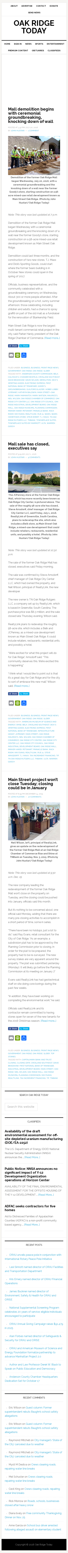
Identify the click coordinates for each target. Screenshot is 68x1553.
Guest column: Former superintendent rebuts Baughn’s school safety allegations (31, 1411)
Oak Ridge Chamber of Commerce (38, 398)
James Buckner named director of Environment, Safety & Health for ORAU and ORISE (30, 1295)
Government (14, 371)
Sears (47, 414)
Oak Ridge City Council (42, 402)
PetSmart (27, 411)
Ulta (43, 423)
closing (12, 1063)
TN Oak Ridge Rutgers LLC (21, 759)
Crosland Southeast (49, 377)
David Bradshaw (16, 380)
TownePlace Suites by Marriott (24, 423)
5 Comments (34, 457)
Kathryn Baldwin (27, 392)
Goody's (42, 386)
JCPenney (12, 392)
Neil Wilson (14, 398)
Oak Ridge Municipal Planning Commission (35, 408)
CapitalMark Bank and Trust (36, 1060)
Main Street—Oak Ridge (37, 734)
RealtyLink (31, 414)
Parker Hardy (15, 411)
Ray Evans (20, 414)
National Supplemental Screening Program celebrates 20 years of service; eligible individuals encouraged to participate (33, 1311)
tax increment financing (42, 755)
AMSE (19, 725)
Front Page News (50, 368)
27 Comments (34, 797)
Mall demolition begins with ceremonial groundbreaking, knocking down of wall (31, 115)
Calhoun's (13, 377)
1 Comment (33, 131)
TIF (57, 755)
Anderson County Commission (37, 374)
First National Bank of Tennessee (37, 1066)
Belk (55, 374)
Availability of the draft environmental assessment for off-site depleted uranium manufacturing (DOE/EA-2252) (34, 1137)
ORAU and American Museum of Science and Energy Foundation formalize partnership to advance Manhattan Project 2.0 (33, 1352)
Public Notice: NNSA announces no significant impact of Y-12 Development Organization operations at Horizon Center (31, 1174)
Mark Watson (39, 395)
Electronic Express (35, 383)
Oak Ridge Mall (48, 746)
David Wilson (32, 380)
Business (25, 368)
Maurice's (52, 395)
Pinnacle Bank (40, 411)
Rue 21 (40, 414)
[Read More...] (32, 1157)
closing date (23, 1063)
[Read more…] (52, 338)
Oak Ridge (27, 371)
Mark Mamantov (23, 395)
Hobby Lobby (51, 389)
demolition (45, 380)
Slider (46, 371)
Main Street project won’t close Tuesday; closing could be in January (33, 783)
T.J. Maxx (44, 417)
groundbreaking (17, 389)
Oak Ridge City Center (31, 740)
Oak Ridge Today (34, 27)
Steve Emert (33, 417)
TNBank (31, 420)
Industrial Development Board (24, 1069)
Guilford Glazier (35, 389)
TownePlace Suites (46, 420)
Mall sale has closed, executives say (28, 446)
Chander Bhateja (28, 377)
